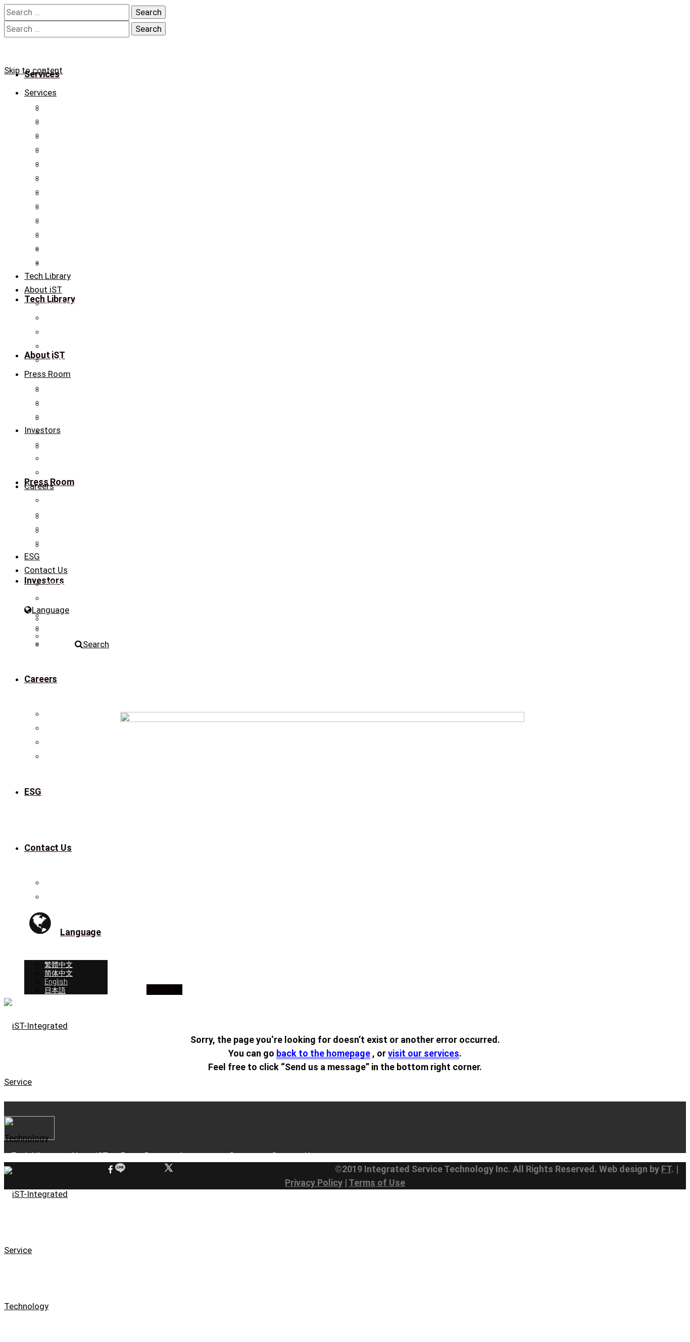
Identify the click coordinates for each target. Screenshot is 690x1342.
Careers (39, 486)
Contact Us (62, 360)
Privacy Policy (313, 1182)
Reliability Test (66, 191)
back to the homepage (323, 1053)
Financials (60, 444)
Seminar (57, 416)
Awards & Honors (73, 332)
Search (96, 644)
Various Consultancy (78, 220)
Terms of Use (377, 1182)
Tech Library (47, 276)
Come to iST (64, 528)
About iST (43, 289)
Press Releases (68, 388)
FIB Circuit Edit (66, 121)
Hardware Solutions (76, 248)
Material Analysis (71, 177)
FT (666, 1169)
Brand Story (63, 304)
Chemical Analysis (73, 206)
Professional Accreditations (89, 318)
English (56, 636)
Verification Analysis (76, 107)
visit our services (423, 1053)
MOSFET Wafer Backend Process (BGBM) (111, 262)
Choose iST (63, 500)
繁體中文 (58, 619)
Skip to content (33, 70)
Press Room (47, 374)
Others (55, 234)
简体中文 (58, 628)
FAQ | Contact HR (71, 543)
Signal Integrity (67, 163)
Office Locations (70, 584)
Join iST (57, 514)
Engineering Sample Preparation (95, 135)
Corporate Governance (80, 458)
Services (40, 92)
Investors (42, 430)
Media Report (65, 402)
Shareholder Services (78, 472)
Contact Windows (73, 598)
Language (50, 610)
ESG (32, 556)
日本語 (55, 645)
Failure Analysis (69, 149)
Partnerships (64, 346)
